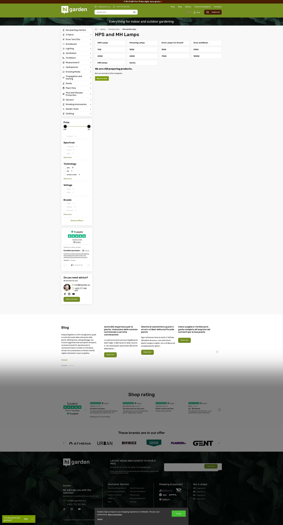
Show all (64, 360)
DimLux (71, 207)
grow (70, 153)
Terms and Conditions (137, 491)
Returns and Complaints (116, 491)
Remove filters (77, 221)
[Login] (197, 12)
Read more (110, 355)
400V (70, 192)
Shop (173, 7)
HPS (70, 168)
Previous (100, 352)
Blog (180, 7)
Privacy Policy (135, 495)
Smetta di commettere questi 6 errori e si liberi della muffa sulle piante (157, 329)
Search (134, 12)
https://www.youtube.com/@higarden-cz (80, 509)
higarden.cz (201, 488)
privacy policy (146, 467)
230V (70, 189)
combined (72, 146)
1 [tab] (64, 365)
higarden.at (201, 495)
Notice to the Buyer (115, 495)
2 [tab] (71, 365)
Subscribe (211, 466)
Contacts (218, 7)
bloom (70, 150)
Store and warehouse (137, 498)
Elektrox (71, 210)
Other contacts (72, 299)
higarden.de (201, 492)
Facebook (64, 509)
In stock (71, 136)
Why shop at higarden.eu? (117, 488)
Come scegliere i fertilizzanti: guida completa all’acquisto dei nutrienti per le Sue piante (194, 329)
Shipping (111, 498)
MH (69, 171)
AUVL (70, 203)
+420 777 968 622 (81, 289)
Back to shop (102, 78)
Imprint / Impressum (137, 488)
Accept (178, 514)
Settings (100, 519)
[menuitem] (76, 30)
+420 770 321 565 (76, 504)
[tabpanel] (121, 341)
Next (217, 352)
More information (115, 515)
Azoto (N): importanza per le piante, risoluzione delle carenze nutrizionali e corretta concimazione (121, 331)
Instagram (72, 509)
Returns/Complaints (203, 7)
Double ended (73, 174)
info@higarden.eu (82, 285)
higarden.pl (201, 499)
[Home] (96, 29)
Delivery (188, 7)
